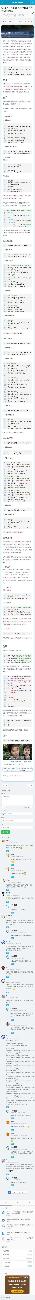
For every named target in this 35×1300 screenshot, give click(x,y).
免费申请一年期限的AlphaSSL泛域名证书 (18, 1232)
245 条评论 (6, 16)
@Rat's (13, 1028)
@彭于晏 (13, 910)
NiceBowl (8, 980)
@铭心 (13, 1182)
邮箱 (3, 817)
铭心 (7, 1160)
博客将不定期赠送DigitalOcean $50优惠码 (18, 1219)
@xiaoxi (13, 859)
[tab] (6, 1203)
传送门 (5, 235)
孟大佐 (8, 941)
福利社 (13, 1121)
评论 (3, 794)
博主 (16, 905)
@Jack (13, 1115)
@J (12, 1013)
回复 (8, 851)
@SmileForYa (14, 935)
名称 (3, 810)
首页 (5, 21)
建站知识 (21, 16)
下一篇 (30, 785)
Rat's (4, 14)
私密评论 (26, 807)
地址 (2, 824)
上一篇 (5, 785)
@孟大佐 (13, 961)
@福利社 (13, 1138)
